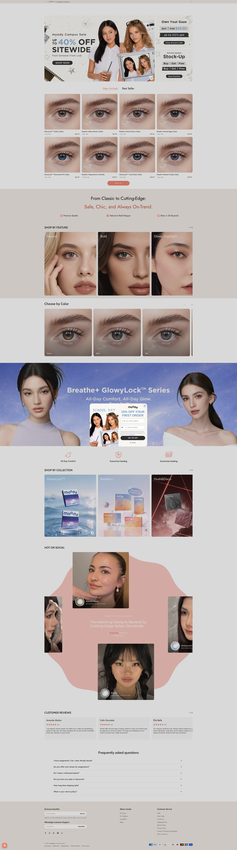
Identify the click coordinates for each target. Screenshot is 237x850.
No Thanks (133, 442)
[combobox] (124, 427)
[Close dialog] (144, 405)
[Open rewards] (4, 845)
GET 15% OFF (133, 438)
